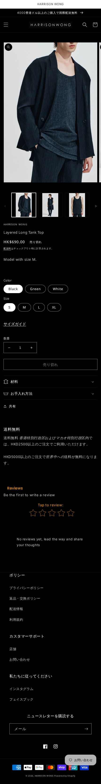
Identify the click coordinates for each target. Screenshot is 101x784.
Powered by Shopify (64, 775)
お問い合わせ (19, 659)
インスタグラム (21, 689)
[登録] (86, 728)
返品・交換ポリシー (24, 598)
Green (35, 289)
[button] (6, 25)
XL (54, 307)
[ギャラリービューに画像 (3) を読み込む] (77, 205)
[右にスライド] (96, 206)
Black (13, 289)
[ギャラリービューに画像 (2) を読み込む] (50, 205)
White (58, 289)
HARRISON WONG (44, 775)
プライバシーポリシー (26, 588)
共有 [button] (12, 406)
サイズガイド (15, 323)
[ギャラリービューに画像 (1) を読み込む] (24, 205)
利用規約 (16, 619)
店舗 (12, 649)
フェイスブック (21, 699)
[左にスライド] (5, 206)
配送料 (7, 248)
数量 (7, 338)
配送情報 (16, 609)
